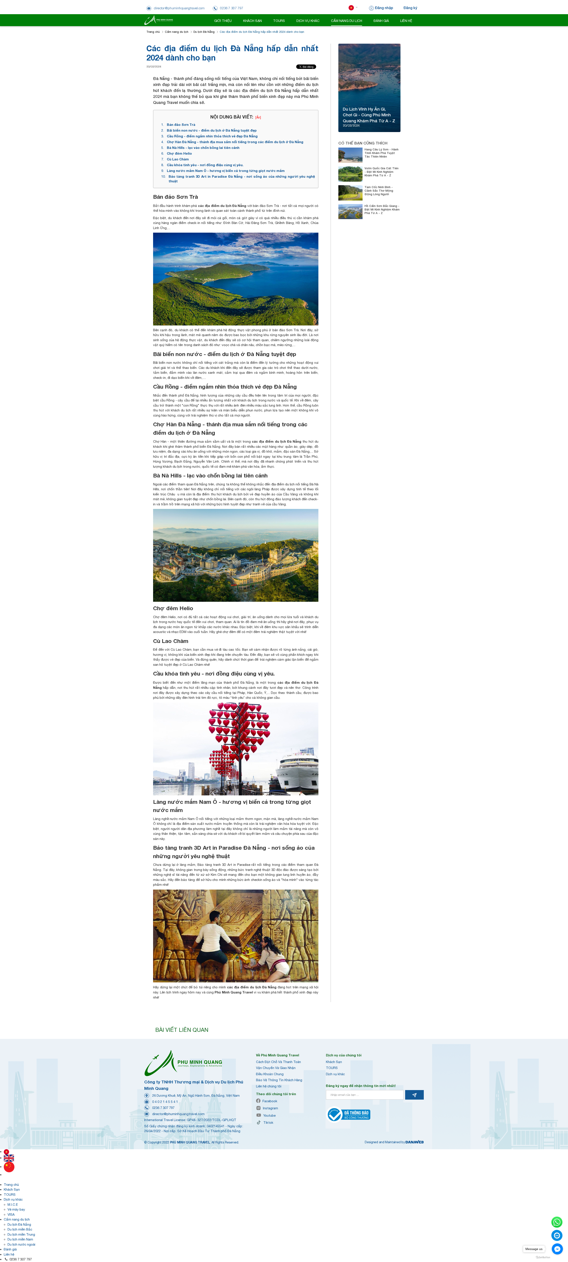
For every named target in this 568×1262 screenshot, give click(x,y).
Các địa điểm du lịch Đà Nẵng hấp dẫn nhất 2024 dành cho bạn (262, 31)
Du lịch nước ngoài (21, 1244)
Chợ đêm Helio (179, 153)
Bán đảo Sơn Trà (181, 125)
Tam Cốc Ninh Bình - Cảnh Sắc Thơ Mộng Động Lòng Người (379, 190)
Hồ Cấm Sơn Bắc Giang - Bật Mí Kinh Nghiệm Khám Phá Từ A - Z (382, 209)
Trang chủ (153, 31)
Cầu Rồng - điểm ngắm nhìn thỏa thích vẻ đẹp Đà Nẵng (212, 136)
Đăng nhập (384, 8)
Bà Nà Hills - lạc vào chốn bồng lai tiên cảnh (203, 148)
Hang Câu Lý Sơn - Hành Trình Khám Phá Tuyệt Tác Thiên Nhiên (381, 153)
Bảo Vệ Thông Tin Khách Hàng (279, 1080)
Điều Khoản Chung (270, 1074)
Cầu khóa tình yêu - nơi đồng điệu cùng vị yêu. (205, 165)
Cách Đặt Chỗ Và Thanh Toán (278, 1062)
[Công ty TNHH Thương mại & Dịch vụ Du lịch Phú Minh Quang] (158, 20)
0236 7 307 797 (20, 1259)
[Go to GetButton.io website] (543, 1257)
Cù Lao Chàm (178, 159)
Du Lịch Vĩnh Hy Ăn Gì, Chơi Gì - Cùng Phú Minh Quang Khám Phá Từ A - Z (369, 114)
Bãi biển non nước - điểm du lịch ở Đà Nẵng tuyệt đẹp (212, 130)
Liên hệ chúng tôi (268, 1086)
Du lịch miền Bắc (20, 1229)
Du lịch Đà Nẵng (204, 31)
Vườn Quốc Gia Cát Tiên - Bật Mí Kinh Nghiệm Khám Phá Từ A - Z (381, 171)
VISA (11, 1214)
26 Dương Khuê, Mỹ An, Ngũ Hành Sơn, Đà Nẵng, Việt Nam (196, 1095)
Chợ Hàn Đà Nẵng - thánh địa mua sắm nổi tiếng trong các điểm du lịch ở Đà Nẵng (235, 142)
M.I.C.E (13, 1204)
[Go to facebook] (557, 1248)
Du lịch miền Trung (21, 1234)
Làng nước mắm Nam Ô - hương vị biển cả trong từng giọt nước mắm (226, 171)
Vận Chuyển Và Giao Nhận (276, 1068)
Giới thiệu (223, 21)
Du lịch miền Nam (20, 1239)
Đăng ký (410, 8)
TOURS (332, 1068)
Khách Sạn (334, 1062)
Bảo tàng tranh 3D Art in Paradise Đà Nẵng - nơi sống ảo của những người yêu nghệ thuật (242, 178)
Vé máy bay (16, 1209)
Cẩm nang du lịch (176, 31)
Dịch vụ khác (335, 1074)
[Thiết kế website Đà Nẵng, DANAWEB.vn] (415, 1142)
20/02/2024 (153, 66)
